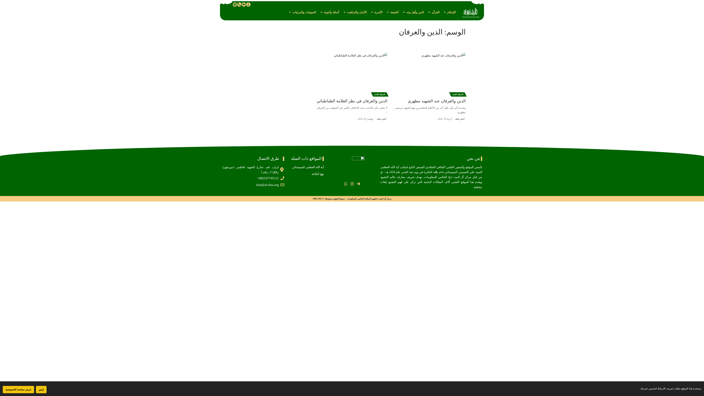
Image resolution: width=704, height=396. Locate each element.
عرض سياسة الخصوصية (18, 389)
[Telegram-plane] (358, 183)
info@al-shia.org (267, 185)
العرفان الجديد (457, 94)
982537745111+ (268, 178)
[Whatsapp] (345, 183)
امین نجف (460, 118)
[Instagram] (352, 183)
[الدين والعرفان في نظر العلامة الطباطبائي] (352, 74)
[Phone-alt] (239, 4)
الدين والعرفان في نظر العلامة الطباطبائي (352, 101)
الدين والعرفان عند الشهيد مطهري (437, 101)
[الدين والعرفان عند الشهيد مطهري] (430, 74)
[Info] (248, 4)
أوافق (41, 389)
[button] (449, 12)
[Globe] (235, 4)
